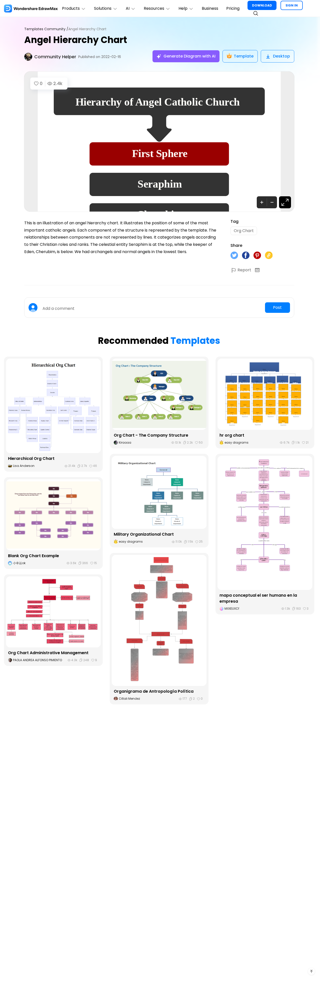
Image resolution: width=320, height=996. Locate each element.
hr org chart (232, 435)
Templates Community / (46, 29)
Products (71, 8)
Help (183, 8)
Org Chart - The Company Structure (151, 435)
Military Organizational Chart (144, 534)
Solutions (103, 8)
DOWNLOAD (262, 5)
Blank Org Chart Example (33, 556)
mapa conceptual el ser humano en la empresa (258, 598)
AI (128, 8)
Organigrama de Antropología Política (154, 691)
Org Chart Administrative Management (48, 653)
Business (210, 8)
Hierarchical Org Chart (31, 458)
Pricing (233, 8)
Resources (154, 8)
